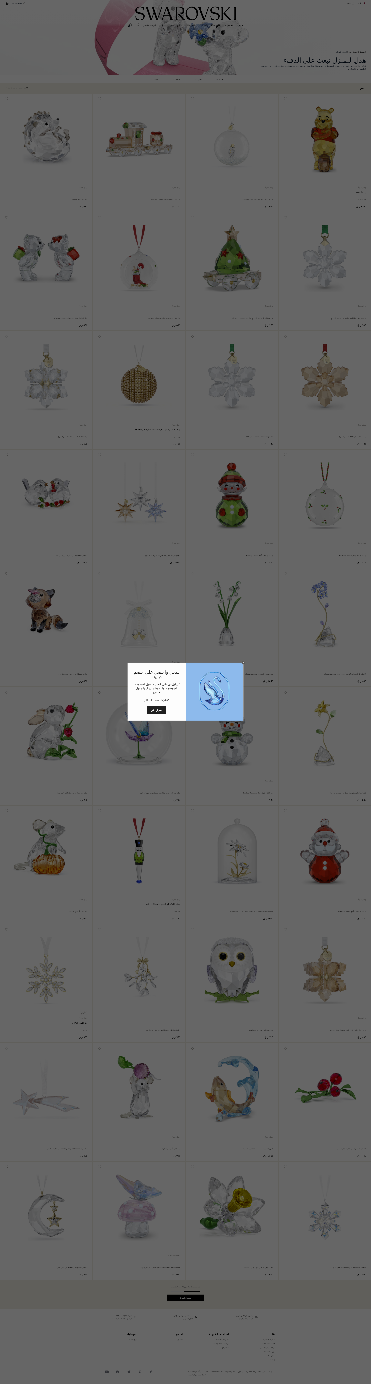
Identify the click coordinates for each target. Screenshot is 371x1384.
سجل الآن (156, 710)
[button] (243, 662)
